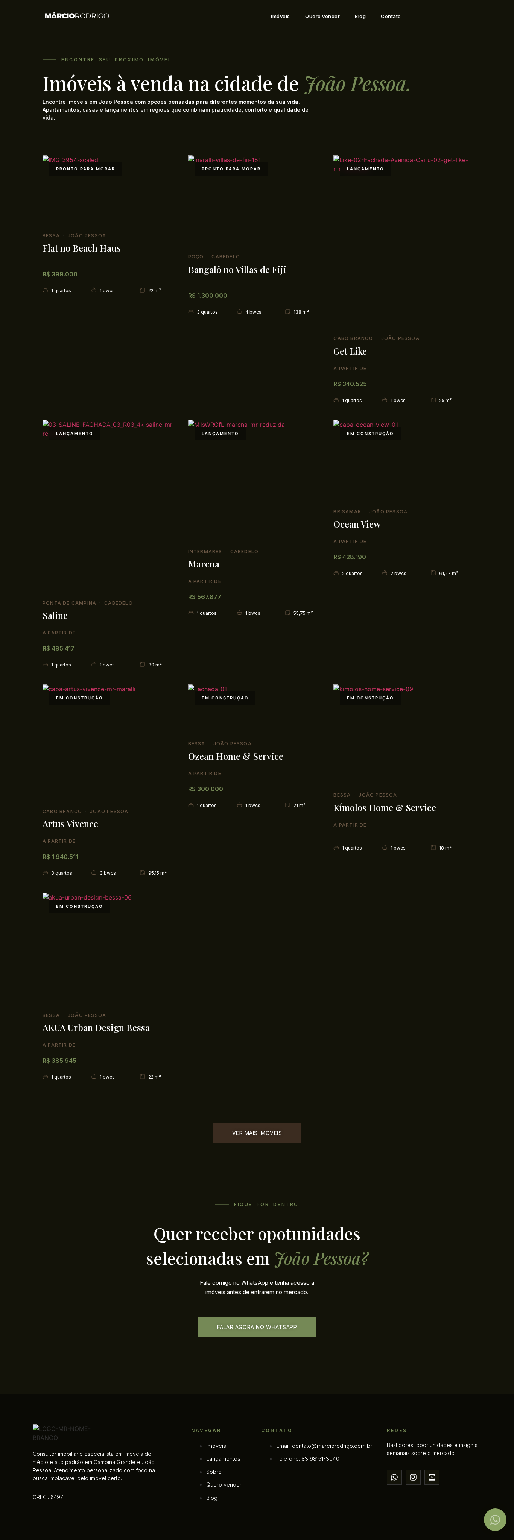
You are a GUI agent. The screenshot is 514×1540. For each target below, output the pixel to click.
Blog (360, 16)
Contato (391, 16)
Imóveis (280, 16)
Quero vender (322, 16)
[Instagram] (413, 1477)
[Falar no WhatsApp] (495, 1519)
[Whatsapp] (394, 1477)
